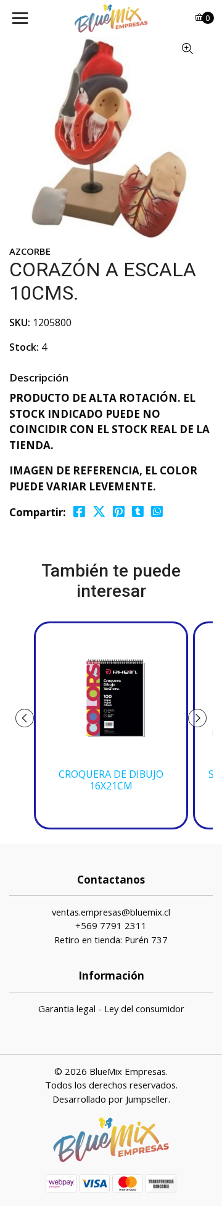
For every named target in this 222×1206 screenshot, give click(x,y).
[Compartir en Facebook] (79, 511)
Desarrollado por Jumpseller (110, 1099)
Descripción (38, 377)
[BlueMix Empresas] (111, 18)
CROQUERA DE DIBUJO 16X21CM (111, 780)
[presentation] (24, 718)
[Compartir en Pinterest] (119, 511)
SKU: (19, 322)
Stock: (24, 347)
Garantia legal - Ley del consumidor (111, 1008)
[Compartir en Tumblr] (138, 511)
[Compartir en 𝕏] (98, 511)
